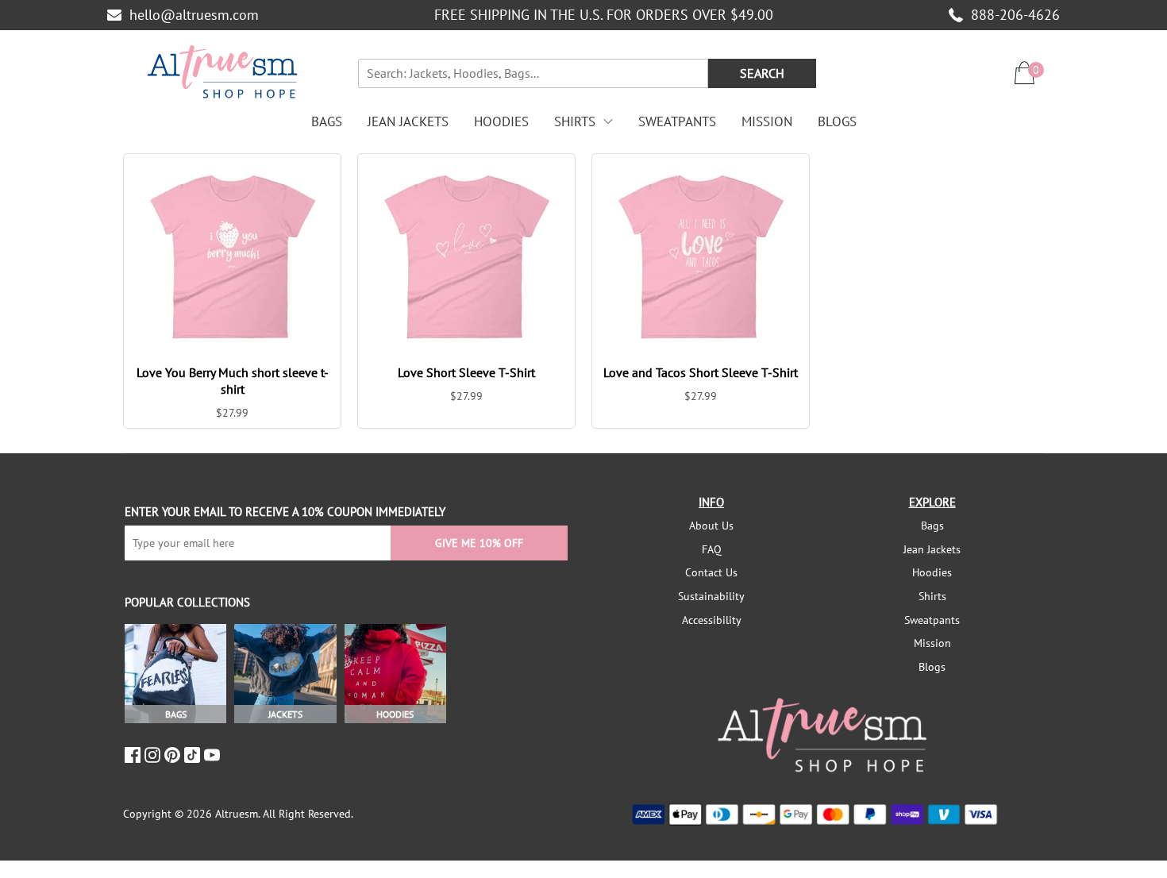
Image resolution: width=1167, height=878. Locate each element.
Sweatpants (677, 121)
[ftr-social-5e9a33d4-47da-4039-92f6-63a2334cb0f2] (194, 755)
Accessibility (711, 620)
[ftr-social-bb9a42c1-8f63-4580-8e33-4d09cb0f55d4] (214, 755)
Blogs (837, 121)
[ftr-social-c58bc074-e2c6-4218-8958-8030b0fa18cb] (154, 755)
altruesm (236, 814)
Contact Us (711, 572)
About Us (711, 525)
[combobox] (533, 73)
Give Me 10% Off (479, 543)
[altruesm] (222, 73)
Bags (326, 121)
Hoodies (501, 121)
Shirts (574, 121)
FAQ (712, 549)
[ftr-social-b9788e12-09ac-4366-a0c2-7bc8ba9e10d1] (174, 755)
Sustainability (711, 596)
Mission (766, 121)
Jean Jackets (408, 121)
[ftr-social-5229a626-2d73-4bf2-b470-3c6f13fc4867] (134, 755)
